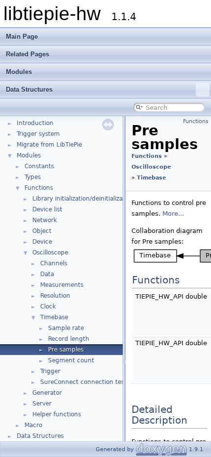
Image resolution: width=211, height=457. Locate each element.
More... (173, 213)
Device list (47, 209)
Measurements (61, 284)
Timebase (54, 317)
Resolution (55, 295)
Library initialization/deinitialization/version (94, 198)
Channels (53, 263)
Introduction (35, 123)
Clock (48, 306)
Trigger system (38, 133)
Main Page (22, 36)
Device (42, 241)
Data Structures (29, 89)
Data (47, 274)
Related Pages (27, 54)
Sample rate (66, 328)
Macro (33, 425)
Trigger (50, 371)
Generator (47, 392)
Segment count (71, 360)
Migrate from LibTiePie (49, 144)
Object (42, 231)
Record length (68, 338)
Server (42, 403)
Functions (39, 187)
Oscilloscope (50, 252)
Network (44, 220)
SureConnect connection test (83, 382)
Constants (39, 166)
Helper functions (56, 414)
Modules (19, 72)
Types (33, 177)
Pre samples (65, 349)
